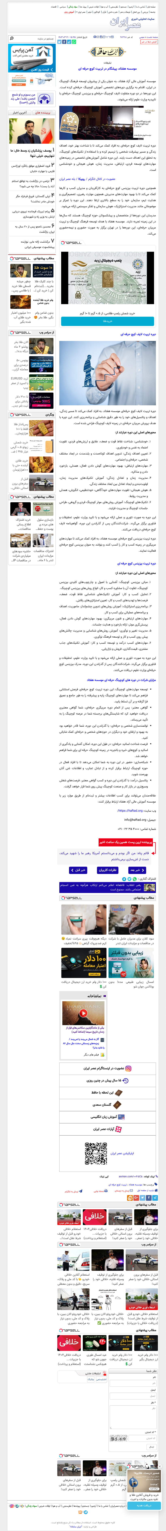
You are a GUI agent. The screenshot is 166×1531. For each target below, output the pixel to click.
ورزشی (145, 12)
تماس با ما (140, 6)
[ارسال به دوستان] (98, 36)
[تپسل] (63, 243)
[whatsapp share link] (74, 42)
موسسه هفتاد (135, 1185)
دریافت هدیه (144, 1505)
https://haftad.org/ (130, 811)
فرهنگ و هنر (125, 12)
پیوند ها (83, 6)
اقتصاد (53, 6)
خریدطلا (107, 321)
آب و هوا (104, 6)
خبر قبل (80, 870)
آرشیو (131, 6)
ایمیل (153, 1390)
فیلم (89, 12)
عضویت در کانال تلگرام (101, 179)
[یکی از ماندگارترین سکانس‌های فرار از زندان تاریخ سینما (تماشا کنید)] (83, 1013)
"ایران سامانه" (75, 1527)
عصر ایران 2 (80, 12)
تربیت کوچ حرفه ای (118, 1185)
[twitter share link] (59, 42)
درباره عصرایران (117, 1506)
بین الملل (136, 12)
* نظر (153, 1403)
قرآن (104, 12)
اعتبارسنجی (101, 1379)
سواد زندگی (73, 6)
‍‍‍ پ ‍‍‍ (108, 36)
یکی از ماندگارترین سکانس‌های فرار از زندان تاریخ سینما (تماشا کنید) (85, 1030)
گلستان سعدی (102, 1104)
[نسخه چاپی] (95, 36)
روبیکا (81, 179)
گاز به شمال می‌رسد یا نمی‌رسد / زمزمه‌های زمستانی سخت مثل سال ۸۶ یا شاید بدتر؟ (83, 1043)
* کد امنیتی (150, 1432)
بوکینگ (91, 1379)
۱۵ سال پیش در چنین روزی (104, 1080)
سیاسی (63, 6)
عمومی (142, 37)
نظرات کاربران (107, 870)
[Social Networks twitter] (129, 879)
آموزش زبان (69, 12)
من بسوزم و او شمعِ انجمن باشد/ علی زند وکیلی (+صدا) (23, 99)
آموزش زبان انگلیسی (104, 1117)
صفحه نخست (152, 37)
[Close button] (160, 1466)
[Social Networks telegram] (124, 879)
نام (154, 1377)
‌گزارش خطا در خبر (149, 42)
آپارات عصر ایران (103, 1129)
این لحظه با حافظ (103, 1092)
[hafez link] (107, 51)
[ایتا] (130, 1198)
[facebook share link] (64, 42)
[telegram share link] (69, 42)
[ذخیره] (101, 37)
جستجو (124, 6)
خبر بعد (135, 870)
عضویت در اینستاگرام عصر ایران (104, 1068)
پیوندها (76, 1506)
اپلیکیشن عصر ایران (122, 1153)
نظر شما (151, 1371)
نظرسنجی (114, 6)
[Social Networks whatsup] (135, 879)
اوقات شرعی (94, 6)
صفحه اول (151, 6)
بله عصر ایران (67, 179)
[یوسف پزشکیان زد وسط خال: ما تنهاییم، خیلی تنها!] (31, 131)
